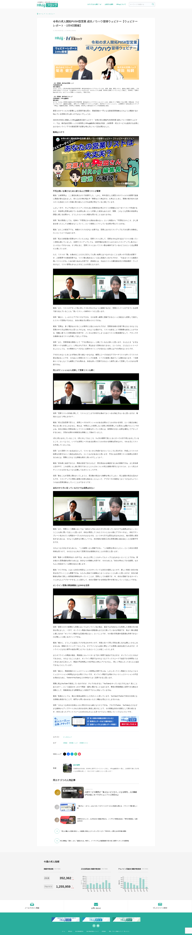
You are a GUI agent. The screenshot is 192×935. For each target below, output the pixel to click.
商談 (65, 743)
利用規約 (104, 931)
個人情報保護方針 (79, 931)
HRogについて (121, 4)
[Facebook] (98, 925)
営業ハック (74, 743)
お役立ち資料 (109, 4)
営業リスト (84, 743)
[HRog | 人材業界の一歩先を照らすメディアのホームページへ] (47, 4)
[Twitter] (94, 925)
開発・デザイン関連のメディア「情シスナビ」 (119, 931)
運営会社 (70, 931)
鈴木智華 (76, 765)
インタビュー (67, 737)
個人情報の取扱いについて (93, 931)
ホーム (63, 931)
